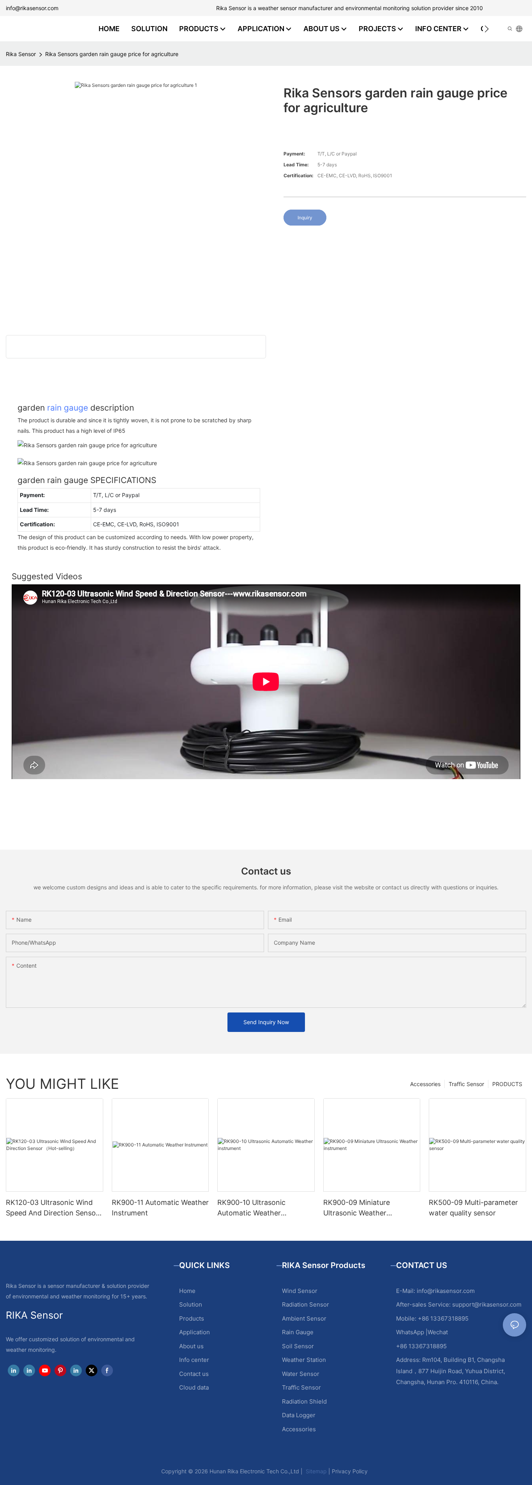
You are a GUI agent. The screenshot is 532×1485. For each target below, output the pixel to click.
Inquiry (305, 217)
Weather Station (304, 1359)
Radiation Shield (304, 1401)
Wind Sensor (299, 1291)
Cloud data (194, 1387)
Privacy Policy (350, 1471)
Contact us (194, 1373)
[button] (486, 28)
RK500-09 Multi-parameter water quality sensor (473, 1207)
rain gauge (67, 408)
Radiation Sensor (305, 1304)
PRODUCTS (507, 1084)
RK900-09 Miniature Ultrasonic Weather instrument (356, 1208)
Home (187, 1291)
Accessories (425, 1084)
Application (194, 1332)
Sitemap (315, 1471)
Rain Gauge (298, 1332)
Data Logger (298, 1415)
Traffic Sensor (466, 1084)
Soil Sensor (298, 1346)
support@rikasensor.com (486, 1304)
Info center (194, 1359)
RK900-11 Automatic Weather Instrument (160, 1207)
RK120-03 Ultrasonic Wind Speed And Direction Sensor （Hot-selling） (52, 1208)
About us (191, 1346)
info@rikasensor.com (32, 8)
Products (191, 1318)
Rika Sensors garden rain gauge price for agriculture (111, 54)
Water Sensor (300, 1373)
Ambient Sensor (304, 1318)
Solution (190, 1304)
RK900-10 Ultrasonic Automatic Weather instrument (251, 1208)
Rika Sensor (21, 54)
